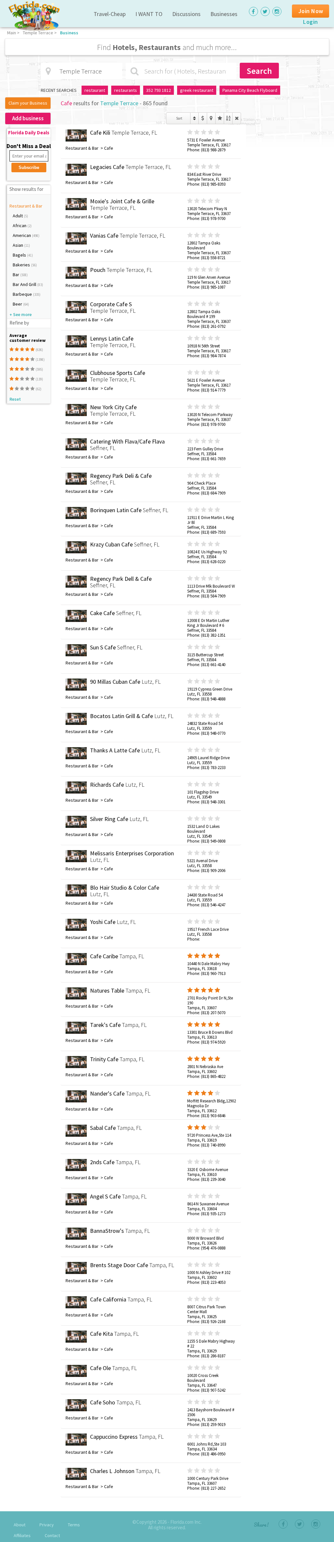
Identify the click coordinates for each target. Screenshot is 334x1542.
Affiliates (22, 1535)
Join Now (310, 11)
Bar (16, 274)
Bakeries (22, 265)
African (20, 225)
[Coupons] (203, 118)
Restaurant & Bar (25, 206)
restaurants (125, 90)
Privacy (46, 1525)
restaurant (94, 90)
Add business (28, 118)
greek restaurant (196, 90)
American (22, 235)
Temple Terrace (38, 33)
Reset (15, 399)
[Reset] (237, 118)
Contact (52, 1535)
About (19, 1525)
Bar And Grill (25, 284)
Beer (18, 304)
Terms (74, 1525)
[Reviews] (220, 118)
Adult (18, 216)
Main (11, 33)
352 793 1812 (158, 90)
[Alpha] (228, 118)
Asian (18, 245)
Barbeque (23, 294)
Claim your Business (27, 103)
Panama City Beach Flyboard (249, 90)
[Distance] (211, 118)
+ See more (20, 314)
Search (259, 70)
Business (69, 33)
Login (310, 21)
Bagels (20, 255)
